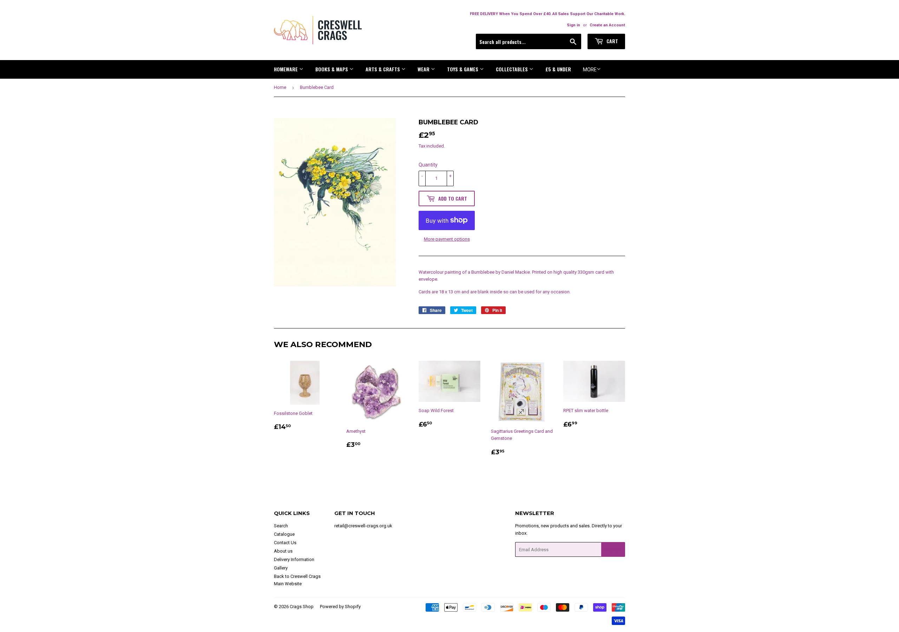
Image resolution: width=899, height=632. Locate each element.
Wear (424, 69)
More (590, 69)
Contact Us (285, 542)
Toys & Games (463, 69)
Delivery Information (294, 559)
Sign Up (613, 550)
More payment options (447, 239)
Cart (611, 41)
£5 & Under (558, 69)
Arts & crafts (383, 69)
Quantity (428, 165)
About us (283, 551)
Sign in (573, 25)
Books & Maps (332, 69)
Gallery (281, 568)
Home (280, 87)
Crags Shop (302, 606)
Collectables (512, 69)
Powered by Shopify (340, 606)
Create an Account (607, 25)
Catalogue (284, 534)
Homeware (286, 69)
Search (281, 525)
